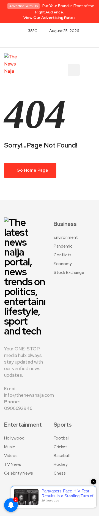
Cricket (60, 447)
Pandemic (63, 246)
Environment (66, 237)
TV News (12, 464)
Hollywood (14, 438)
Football (61, 438)
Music (9, 447)
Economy (63, 263)
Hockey (61, 464)
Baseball (62, 455)
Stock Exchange (69, 272)
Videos (11, 455)
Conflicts (63, 255)
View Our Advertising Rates (49, 17)
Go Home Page (32, 170)
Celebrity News (18, 473)
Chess (60, 473)
